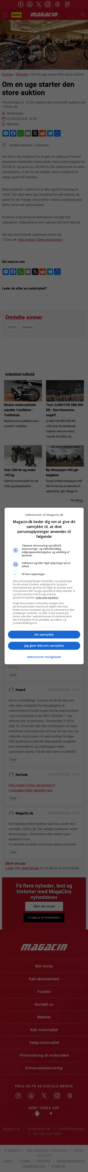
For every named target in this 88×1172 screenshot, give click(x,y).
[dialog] (44, 586)
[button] (44, 574)
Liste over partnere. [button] (47, 597)
